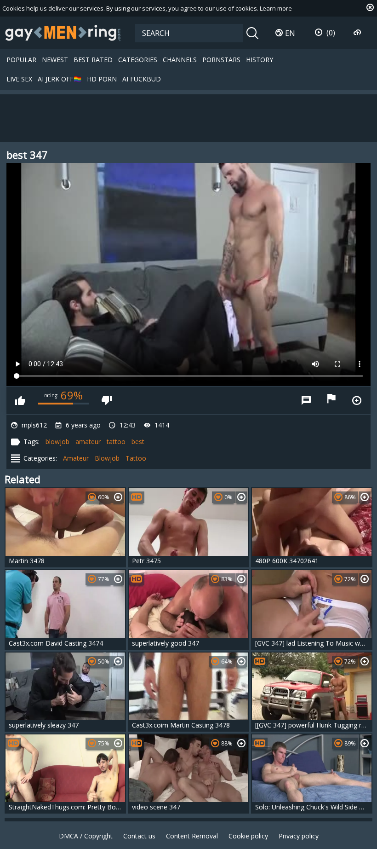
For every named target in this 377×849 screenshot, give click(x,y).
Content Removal (192, 836)
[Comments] (306, 400)
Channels (180, 59)
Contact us (139, 836)
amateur (88, 441)
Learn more (276, 8)
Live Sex (19, 79)
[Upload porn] (358, 32)
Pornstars (221, 59)
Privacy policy (299, 836)
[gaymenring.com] (63, 32)
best (137, 441)
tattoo (116, 441)
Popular (21, 59)
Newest (55, 59)
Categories (137, 59)
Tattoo (136, 458)
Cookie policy (248, 836)
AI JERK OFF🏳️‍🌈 (59, 79)
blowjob (57, 441)
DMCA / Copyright (86, 836)
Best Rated (93, 59)
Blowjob (107, 458)
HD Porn (102, 79)
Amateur (76, 458)
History (259, 59)
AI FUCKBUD (141, 79)
